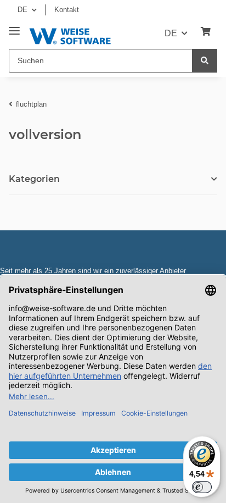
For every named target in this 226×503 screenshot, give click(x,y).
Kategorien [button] (34, 179)
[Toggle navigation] (14, 27)
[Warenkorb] (205, 32)
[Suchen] (204, 61)
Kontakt (66, 9)
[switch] (202, 487)
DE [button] (22, 9)
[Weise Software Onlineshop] (70, 34)
